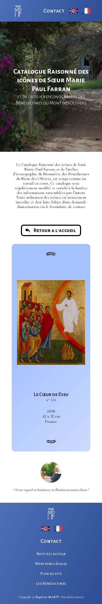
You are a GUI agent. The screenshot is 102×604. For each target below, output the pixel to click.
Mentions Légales (51, 564)
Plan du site (51, 574)
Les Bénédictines (51, 584)
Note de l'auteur (51, 554)
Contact (54, 11)
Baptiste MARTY (47, 597)
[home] (17, 10)
